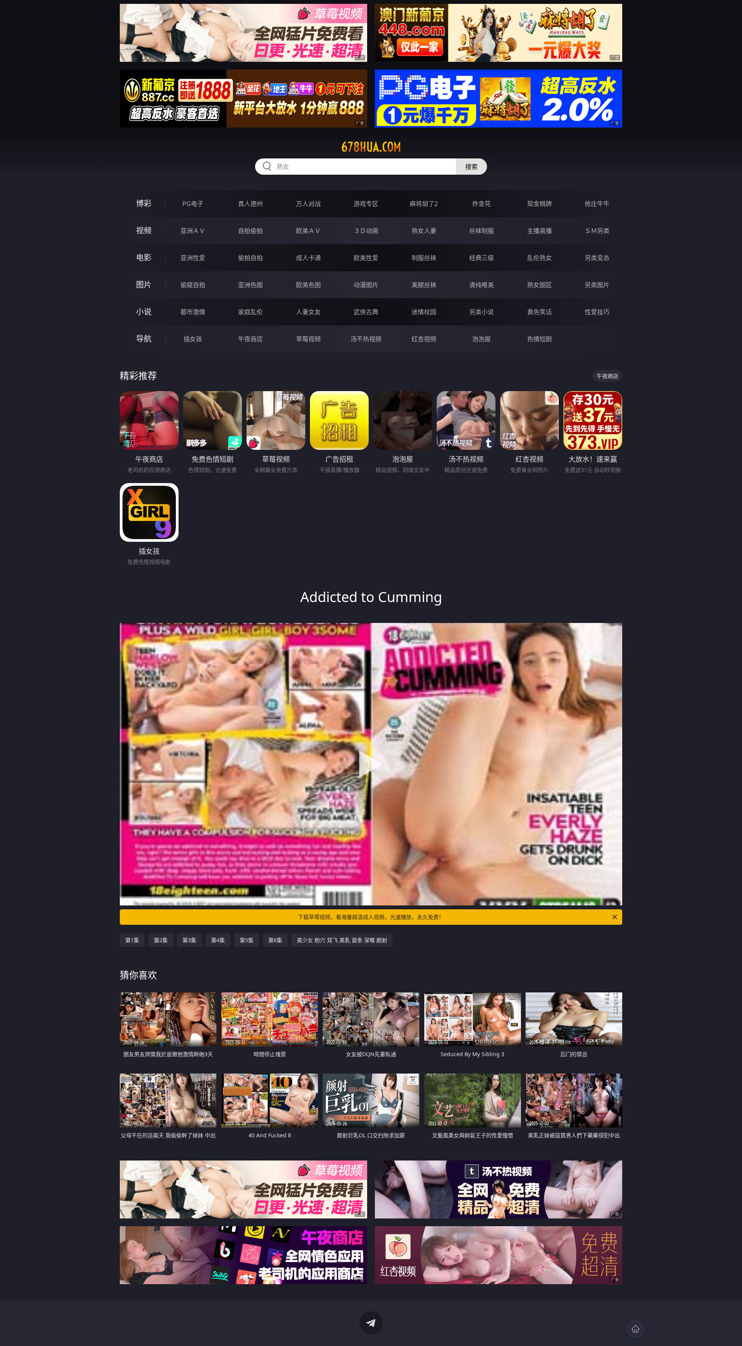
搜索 (471, 166)
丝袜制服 (481, 230)
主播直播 (539, 230)
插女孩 (193, 339)
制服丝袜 (424, 258)
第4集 (218, 940)
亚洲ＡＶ (192, 230)
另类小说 (481, 312)
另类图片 (597, 285)
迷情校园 (424, 312)
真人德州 (250, 203)
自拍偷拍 (250, 230)
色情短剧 (539, 339)
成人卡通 (308, 258)
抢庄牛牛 (597, 203)
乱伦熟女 (539, 258)
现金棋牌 (539, 203)
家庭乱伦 (250, 312)
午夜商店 (250, 339)
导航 (143, 339)
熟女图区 (539, 285)
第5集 (247, 940)
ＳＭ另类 (597, 230)
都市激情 (192, 312)
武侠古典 (366, 312)
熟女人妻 (424, 230)
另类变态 (597, 258)
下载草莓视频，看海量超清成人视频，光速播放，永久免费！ (371, 917)
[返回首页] (635, 1329)
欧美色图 (308, 285)
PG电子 (192, 203)
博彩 (143, 203)
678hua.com (371, 147)
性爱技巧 (597, 312)
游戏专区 (366, 203)
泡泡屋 (481, 339)
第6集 (275, 940)
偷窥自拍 (192, 285)
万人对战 (308, 203)
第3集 (189, 940)
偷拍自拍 (250, 258)
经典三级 (481, 258)
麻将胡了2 (424, 203)
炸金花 (481, 203)
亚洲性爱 (192, 258)
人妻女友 (308, 312)
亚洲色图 (250, 285)
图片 (143, 284)
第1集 (132, 940)
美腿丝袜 (424, 285)
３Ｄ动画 (366, 230)
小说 (143, 311)
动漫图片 (366, 285)
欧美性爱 (366, 258)
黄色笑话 (539, 312)
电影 (143, 257)
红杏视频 (424, 339)
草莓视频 (308, 339)
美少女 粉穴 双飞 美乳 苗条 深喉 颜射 (342, 940)
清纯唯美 (481, 285)
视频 (143, 230)
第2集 (161, 940)
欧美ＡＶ (308, 230)
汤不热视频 (366, 339)
